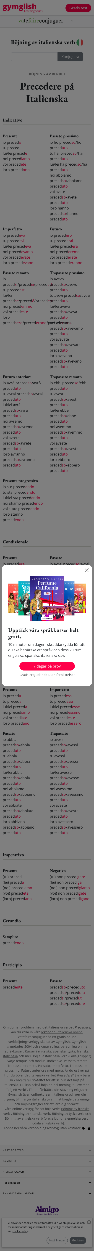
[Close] (86, 570)
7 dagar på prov (47, 666)
